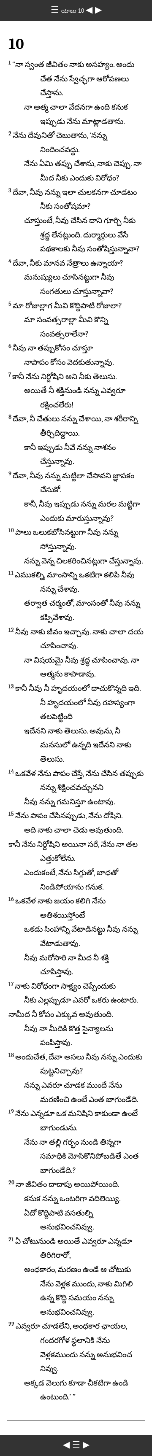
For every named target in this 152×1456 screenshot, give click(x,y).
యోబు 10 (73, 11)
